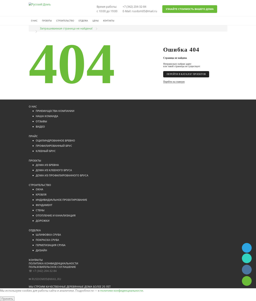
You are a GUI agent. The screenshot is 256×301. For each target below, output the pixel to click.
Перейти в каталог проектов (186, 74)
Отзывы (41, 121)
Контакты (108, 20)
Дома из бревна (47, 165)
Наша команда (47, 116)
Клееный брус (46, 151)
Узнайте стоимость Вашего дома (190, 9)
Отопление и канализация (56, 215)
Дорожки (42, 220)
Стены (40, 210)
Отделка (83, 20)
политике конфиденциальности (121, 290)
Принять (7, 299)
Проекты (47, 20)
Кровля (41, 194)
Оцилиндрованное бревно (55, 140)
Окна (39, 189)
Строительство (65, 20)
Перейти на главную (174, 81)
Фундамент (44, 205)
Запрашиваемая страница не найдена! (66, 28)
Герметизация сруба (50, 245)
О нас (34, 20)
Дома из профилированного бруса (62, 175)
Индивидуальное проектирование (61, 199)
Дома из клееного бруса (54, 170)
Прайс (33, 136)
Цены (95, 20)
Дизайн (41, 250)
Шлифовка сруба (48, 234)
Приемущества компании (55, 111)
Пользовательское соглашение (52, 267)
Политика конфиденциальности (53, 263)
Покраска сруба (47, 240)
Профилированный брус (54, 145)
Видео (40, 126)
